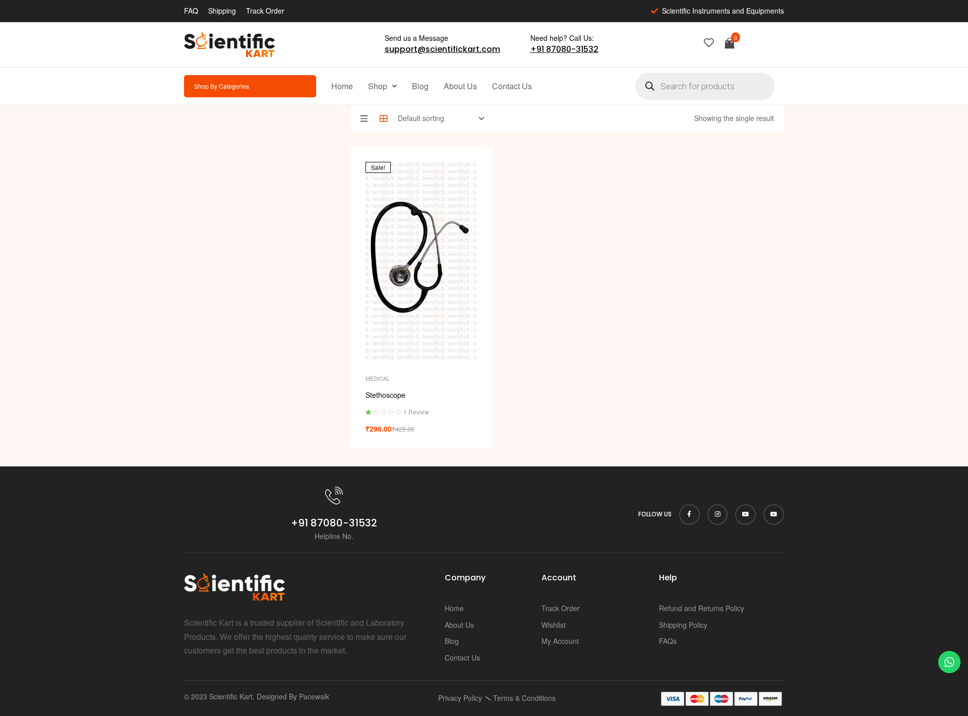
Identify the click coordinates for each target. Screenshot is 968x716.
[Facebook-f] (689, 514)
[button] (382, 86)
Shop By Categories (221, 86)
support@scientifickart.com (442, 49)
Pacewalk (314, 696)
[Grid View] (384, 118)
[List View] (364, 118)
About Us (460, 86)
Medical (378, 378)
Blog (420, 86)
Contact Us (512, 86)
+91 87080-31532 (564, 49)
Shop (377, 86)
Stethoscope (385, 395)
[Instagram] (717, 514)
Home (342, 86)
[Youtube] (745, 514)
